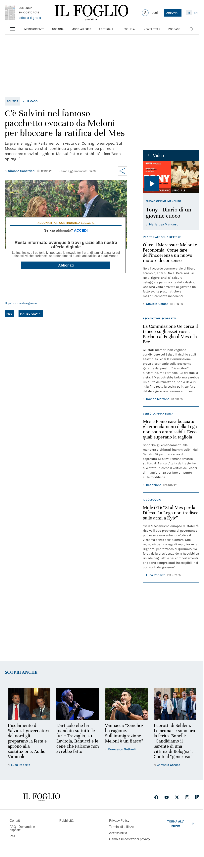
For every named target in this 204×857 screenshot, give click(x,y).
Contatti (15, 820)
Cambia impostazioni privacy (129, 839)
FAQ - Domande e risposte (22, 828)
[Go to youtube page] (167, 797)
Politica (12, 101)
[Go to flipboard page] (197, 797)
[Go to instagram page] (187, 797)
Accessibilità (118, 833)
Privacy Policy (119, 820)
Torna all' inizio (175, 823)
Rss (12, 836)
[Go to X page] (177, 797)
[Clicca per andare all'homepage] (41, 797)
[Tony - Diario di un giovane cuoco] (171, 177)
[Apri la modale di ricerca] (191, 29)
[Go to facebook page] (156, 797)
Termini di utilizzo (121, 826)
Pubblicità (66, 820)
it (189, 12)
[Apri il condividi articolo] (122, 171)
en (196, 12)
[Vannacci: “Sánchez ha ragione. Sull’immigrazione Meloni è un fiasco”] (126, 704)
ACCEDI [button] (81, 230)
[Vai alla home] (91, 13)
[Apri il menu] (13, 29)
